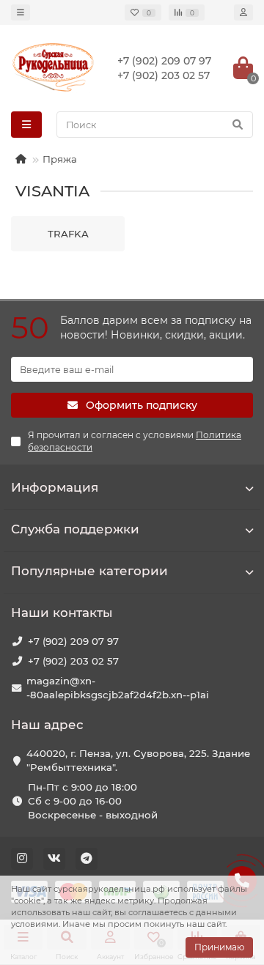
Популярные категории (89, 570)
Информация (54, 487)
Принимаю (219, 947)
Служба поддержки (75, 529)
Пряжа (60, 159)
